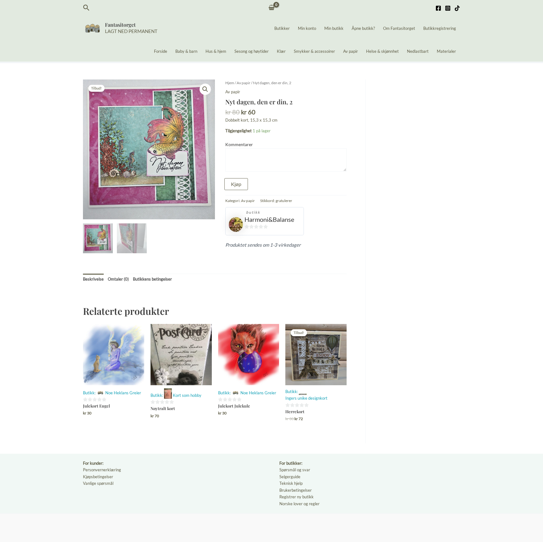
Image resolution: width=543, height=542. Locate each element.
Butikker (282, 28)
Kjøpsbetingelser (98, 476)
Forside (160, 51)
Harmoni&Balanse (269, 219)
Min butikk (333, 28)
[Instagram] (448, 8)
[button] (86, 8)
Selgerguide (289, 476)
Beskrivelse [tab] (93, 279)
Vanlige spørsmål (98, 483)
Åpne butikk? (363, 28)
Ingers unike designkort (306, 398)
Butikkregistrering (439, 28)
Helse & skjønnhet (382, 51)
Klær (281, 51)
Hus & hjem (216, 51)
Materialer (446, 51)
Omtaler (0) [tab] (118, 279)
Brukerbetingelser (295, 490)
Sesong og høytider (251, 51)
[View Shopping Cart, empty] (271, 8)
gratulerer (284, 200)
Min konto (307, 28)
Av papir (350, 51)
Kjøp (236, 184)
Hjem (229, 82)
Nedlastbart (418, 51)
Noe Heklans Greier (123, 392)
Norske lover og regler (299, 503)
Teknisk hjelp (291, 483)
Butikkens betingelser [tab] (152, 279)
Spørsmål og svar (294, 469)
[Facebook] (438, 8)
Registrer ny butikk (296, 496)
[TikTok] (457, 8)
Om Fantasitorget (399, 28)
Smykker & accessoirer (314, 51)
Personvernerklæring (102, 469)
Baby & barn (186, 51)
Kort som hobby (187, 395)
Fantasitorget (120, 24)
